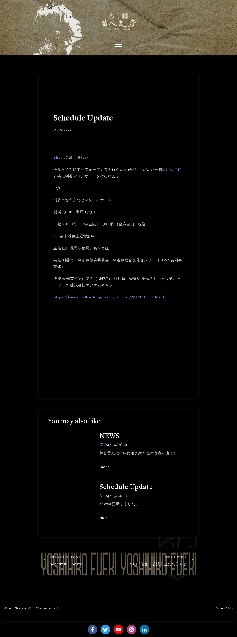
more (104, 467)
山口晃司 (174, 170)
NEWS (109, 436)
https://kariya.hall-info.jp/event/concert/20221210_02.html (108, 297)
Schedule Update (126, 487)
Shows (59, 158)
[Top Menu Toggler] (118, 47)
